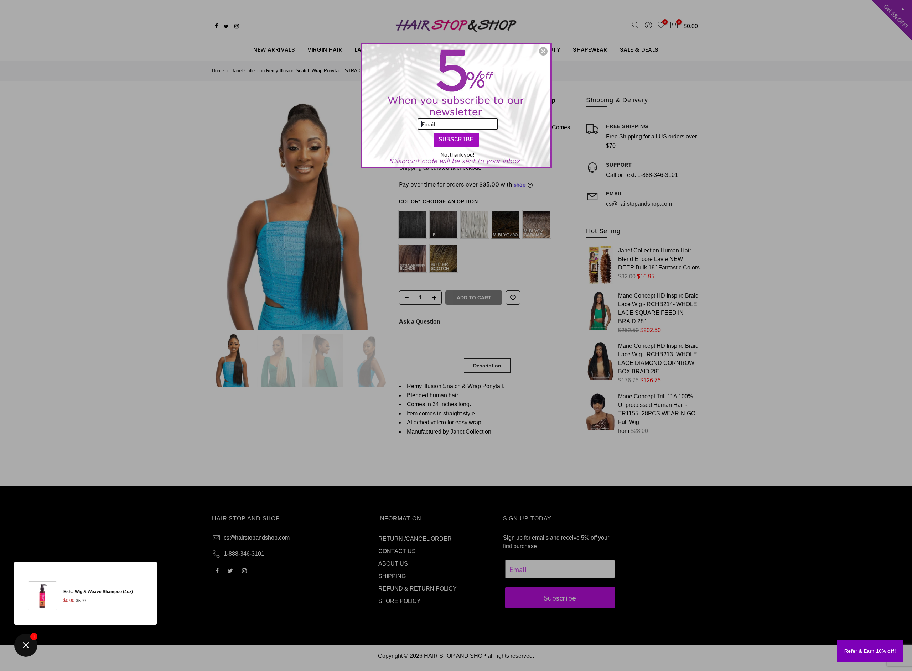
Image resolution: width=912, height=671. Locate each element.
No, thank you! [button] (457, 154)
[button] (543, 51)
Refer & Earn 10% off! (870, 651)
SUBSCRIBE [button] (456, 139)
